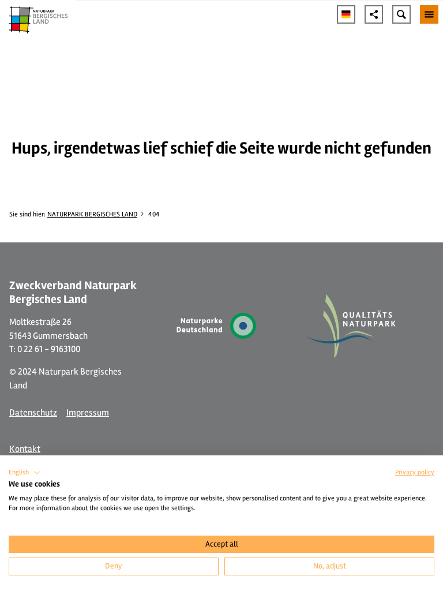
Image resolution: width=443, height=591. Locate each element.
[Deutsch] (346, 14)
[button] (24, 472)
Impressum (87, 412)
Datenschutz (33, 412)
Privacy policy (414, 472)
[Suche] (401, 14)
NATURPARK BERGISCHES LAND (92, 214)
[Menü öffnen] (429, 14)
